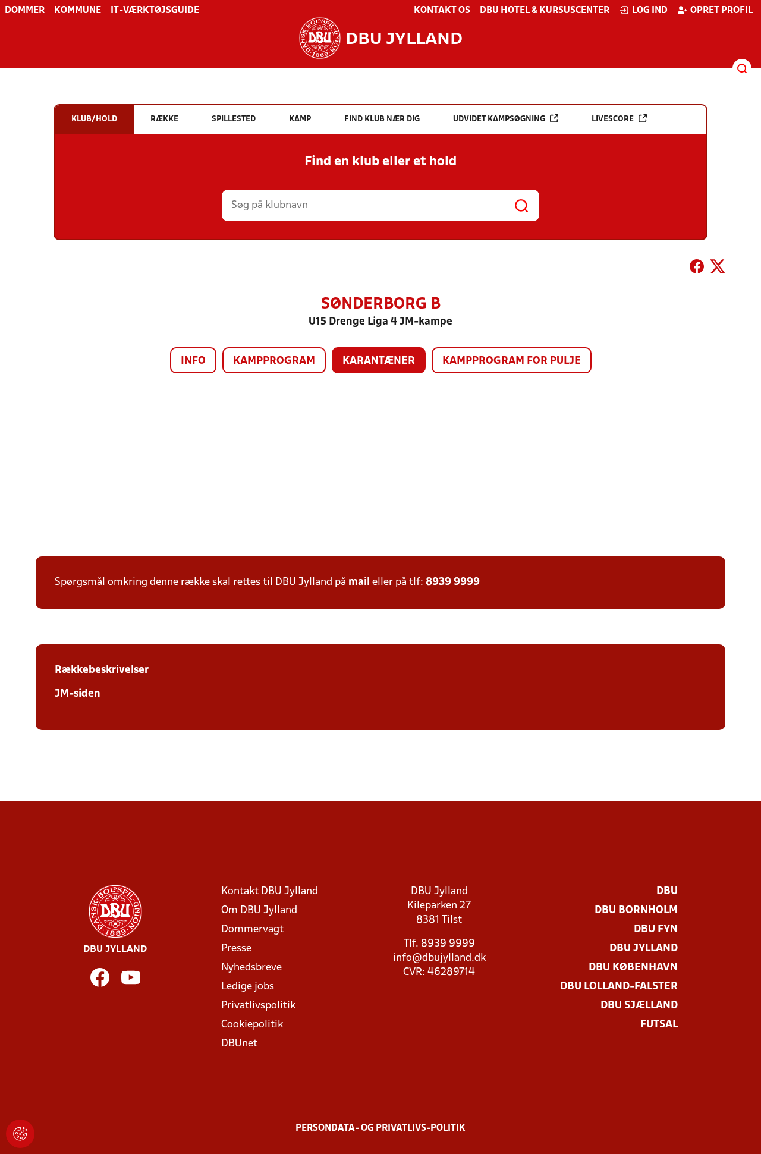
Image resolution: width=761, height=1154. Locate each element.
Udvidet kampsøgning (499, 119)
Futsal (659, 1025)
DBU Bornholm (636, 910)
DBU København (633, 968)
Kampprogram (274, 361)
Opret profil (721, 11)
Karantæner (378, 361)
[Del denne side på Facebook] (697, 268)
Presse (236, 949)
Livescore (613, 119)
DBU (667, 891)
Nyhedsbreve (251, 968)
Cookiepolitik (252, 1025)
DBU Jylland (643, 949)
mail (359, 582)
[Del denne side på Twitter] (717, 268)
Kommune (77, 11)
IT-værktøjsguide (155, 11)
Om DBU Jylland (259, 910)
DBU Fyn (656, 930)
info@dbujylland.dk (439, 958)
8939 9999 (453, 582)
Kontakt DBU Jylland (269, 891)
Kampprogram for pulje (511, 361)
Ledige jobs (247, 987)
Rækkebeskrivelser (102, 670)
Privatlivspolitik (258, 1006)
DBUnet (239, 1044)
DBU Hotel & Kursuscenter (544, 11)
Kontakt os (442, 11)
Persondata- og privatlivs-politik (380, 1128)
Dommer (25, 11)
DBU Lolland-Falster (619, 987)
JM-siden (77, 694)
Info (193, 361)
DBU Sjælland (639, 1006)
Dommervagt (252, 930)
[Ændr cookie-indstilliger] (20, 1134)
